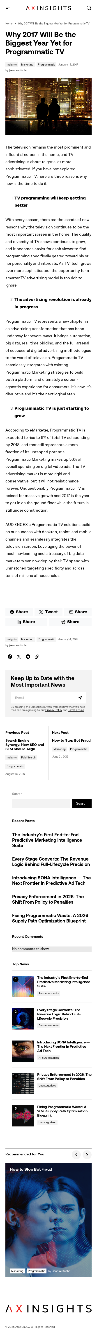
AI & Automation (49, 1057)
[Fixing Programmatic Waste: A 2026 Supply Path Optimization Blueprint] (23, 1115)
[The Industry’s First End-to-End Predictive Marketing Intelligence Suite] (23, 986)
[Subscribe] (81, 697)
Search (17, 794)
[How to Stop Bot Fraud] (48, 1220)
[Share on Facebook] (9, 656)
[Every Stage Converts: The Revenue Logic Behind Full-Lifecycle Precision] (23, 1019)
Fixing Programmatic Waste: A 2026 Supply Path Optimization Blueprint (50, 918)
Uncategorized (47, 1085)
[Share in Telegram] (27, 656)
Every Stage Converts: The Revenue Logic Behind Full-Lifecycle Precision (51, 862)
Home (8, 23)
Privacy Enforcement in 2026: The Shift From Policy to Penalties (48, 900)
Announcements (49, 993)
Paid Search (28, 757)
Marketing (27, 64)
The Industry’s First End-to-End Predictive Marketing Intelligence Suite (47, 840)
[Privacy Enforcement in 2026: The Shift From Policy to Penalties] (23, 1083)
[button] (7, 8)
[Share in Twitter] (18, 656)
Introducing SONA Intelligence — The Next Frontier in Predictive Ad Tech (51, 881)
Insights (12, 64)
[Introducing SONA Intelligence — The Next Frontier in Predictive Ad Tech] (23, 1051)
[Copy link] (37, 656)
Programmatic (46, 64)
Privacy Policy (53, 710)
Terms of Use (76, 710)
